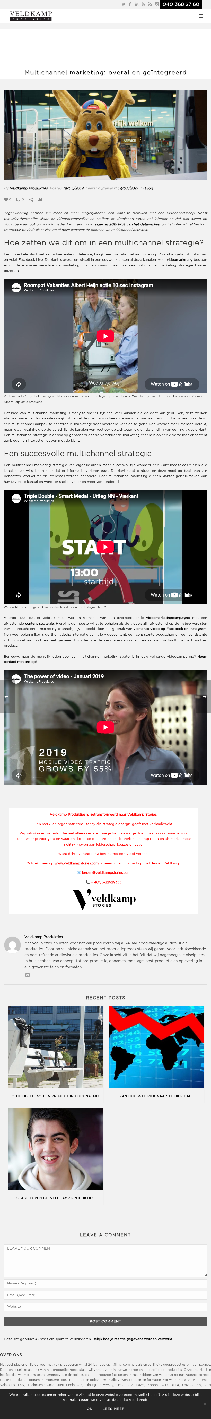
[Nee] (204, 1403)
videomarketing (180, 259)
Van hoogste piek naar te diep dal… (156, 1096)
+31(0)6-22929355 (106, 882)
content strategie (39, 623)
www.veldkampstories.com (77, 863)
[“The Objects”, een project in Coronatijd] (55, 1048)
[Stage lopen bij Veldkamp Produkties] (55, 1150)
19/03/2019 (73, 188)
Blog (149, 188)
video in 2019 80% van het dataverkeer (128, 224)
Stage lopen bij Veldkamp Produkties (55, 1198)
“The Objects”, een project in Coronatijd (55, 1096)
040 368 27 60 (181, 4)
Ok (89, 1409)
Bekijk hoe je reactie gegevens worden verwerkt (132, 1339)
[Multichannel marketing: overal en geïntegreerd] (105, 135)
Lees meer (114, 1409)
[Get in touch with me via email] (27, 976)
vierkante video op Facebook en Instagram (170, 629)
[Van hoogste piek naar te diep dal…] (157, 1048)
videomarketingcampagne (168, 618)
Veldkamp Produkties (29, 188)
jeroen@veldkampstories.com (106, 872)
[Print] (43, 200)
